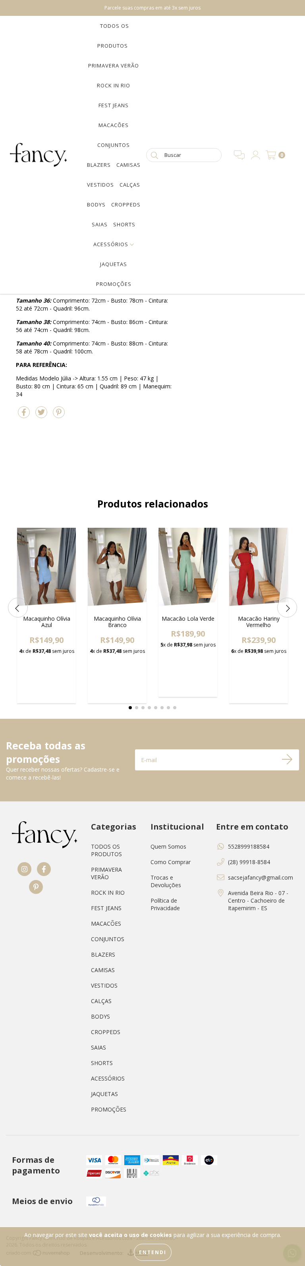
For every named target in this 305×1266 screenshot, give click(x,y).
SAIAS (100, 224)
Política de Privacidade (165, 904)
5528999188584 (248, 846)
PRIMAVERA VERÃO (113, 65)
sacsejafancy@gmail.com (260, 877)
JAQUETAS (113, 264)
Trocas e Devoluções (166, 881)
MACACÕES (113, 125)
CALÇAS (130, 184)
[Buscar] (154, 155)
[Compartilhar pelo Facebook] (24, 415)
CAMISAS (128, 164)
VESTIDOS (100, 184)
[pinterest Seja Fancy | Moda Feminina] (36, 8)
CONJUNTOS (113, 145)
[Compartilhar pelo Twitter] (42, 415)
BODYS (96, 204)
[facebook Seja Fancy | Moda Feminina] (26, 8)
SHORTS (124, 224)
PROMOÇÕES (113, 284)
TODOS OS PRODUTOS (106, 850)
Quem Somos (168, 846)
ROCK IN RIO (113, 85)
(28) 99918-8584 (249, 862)
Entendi (152, 1252)
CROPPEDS (126, 204)
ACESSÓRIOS (111, 244)
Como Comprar (171, 862)
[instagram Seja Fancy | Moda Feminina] (15, 8)
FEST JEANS (113, 105)
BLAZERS (99, 164)
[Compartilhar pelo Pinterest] (59, 415)
